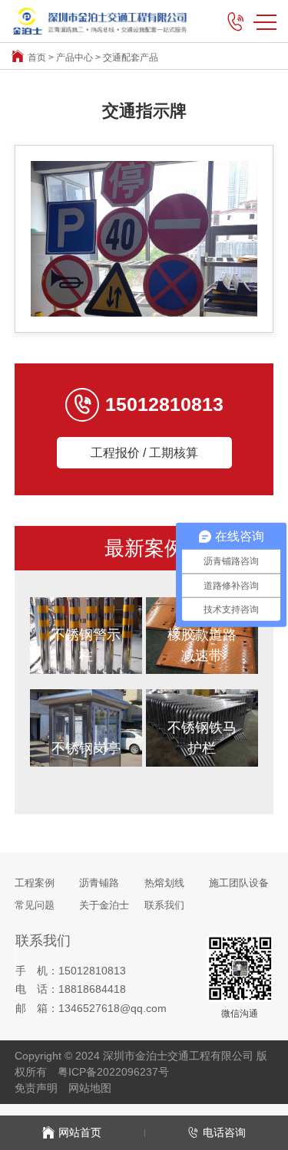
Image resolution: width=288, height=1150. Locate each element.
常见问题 (35, 905)
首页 (37, 57)
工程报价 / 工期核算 (144, 452)
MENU (264, 21)
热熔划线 (164, 883)
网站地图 (89, 1088)
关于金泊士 (104, 905)
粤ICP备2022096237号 (113, 1072)
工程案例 (35, 883)
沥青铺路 (99, 883)
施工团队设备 (239, 883)
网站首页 (79, 1132)
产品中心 (74, 57)
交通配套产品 (130, 57)
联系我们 (164, 905)
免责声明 (36, 1088)
